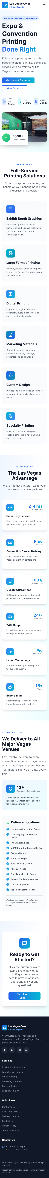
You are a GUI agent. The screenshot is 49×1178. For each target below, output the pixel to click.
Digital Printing (9, 1076)
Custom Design (9, 1086)
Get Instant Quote (16, 80)
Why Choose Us (10, 1111)
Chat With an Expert (16, 1146)
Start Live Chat (22, 996)
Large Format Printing (13, 1072)
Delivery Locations (11, 1116)
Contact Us (7, 1121)
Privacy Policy (9, 1125)
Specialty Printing (10, 1090)
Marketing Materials (12, 1081)
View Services (15, 88)
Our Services (8, 1107)
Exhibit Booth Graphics (13, 1067)
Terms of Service (10, 1130)
